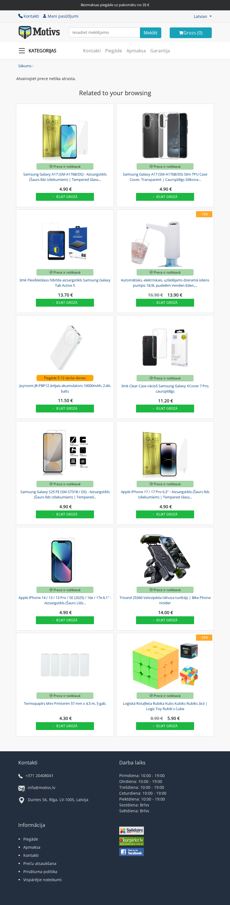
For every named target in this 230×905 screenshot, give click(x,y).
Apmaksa (136, 51)
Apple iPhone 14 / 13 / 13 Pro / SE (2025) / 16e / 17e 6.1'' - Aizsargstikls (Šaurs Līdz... (65, 600)
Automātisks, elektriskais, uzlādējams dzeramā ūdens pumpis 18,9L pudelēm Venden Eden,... (165, 282)
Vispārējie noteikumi (42, 879)
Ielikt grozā (66, 196)
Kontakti (31, 16)
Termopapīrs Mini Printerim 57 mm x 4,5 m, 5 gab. (65, 703)
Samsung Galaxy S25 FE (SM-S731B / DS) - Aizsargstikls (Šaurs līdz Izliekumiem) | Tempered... (65, 494)
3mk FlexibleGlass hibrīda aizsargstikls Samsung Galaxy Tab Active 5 (65, 282)
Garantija (160, 51)
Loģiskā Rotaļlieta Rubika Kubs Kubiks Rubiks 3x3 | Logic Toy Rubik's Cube (165, 706)
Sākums (24, 65)
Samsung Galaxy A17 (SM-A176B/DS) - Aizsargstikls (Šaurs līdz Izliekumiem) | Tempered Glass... (65, 177)
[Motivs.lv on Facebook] (131, 852)
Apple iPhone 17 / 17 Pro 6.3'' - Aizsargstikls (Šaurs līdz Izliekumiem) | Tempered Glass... (165, 494)
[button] (203, 16)
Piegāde (113, 51)
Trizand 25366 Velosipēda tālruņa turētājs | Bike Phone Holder (165, 600)
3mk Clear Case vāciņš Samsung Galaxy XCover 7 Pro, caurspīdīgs (165, 388)
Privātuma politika (40, 871)
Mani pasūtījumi (63, 16)
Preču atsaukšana (39, 863)
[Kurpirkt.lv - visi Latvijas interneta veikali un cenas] (131, 842)
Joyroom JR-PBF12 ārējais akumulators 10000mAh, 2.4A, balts (65, 388)
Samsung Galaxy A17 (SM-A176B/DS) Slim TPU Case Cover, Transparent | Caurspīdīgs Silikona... (165, 177)
